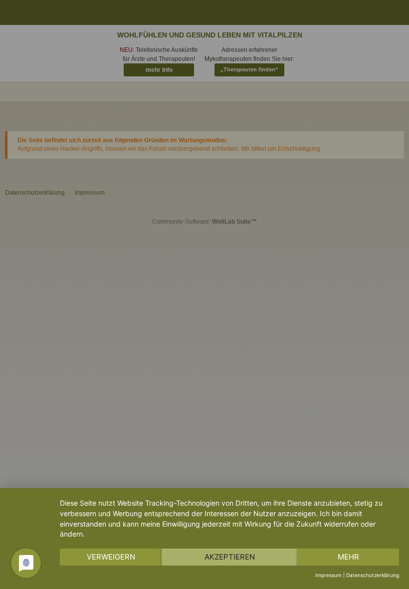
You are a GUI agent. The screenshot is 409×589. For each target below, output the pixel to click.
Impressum (328, 575)
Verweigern (111, 557)
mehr (348, 557)
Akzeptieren (229, 557)
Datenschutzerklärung (372, 575)
